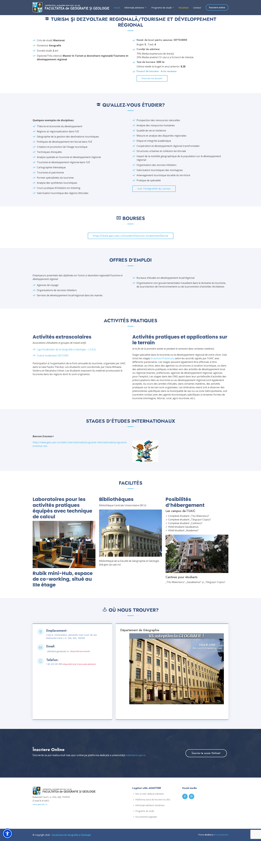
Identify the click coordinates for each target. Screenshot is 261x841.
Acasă (117, 7)
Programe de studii (144, 811)
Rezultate (184, 7)
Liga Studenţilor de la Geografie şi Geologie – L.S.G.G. (66, 349)
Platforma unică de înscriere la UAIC (152, 800)
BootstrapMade (221, 834)
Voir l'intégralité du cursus (154, 188)
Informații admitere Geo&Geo (150, 805)
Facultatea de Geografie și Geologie (71, 834)
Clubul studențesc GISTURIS (53, 355)
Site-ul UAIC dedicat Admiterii (149, 794)
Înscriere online (217, 7)
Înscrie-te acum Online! (206, 753)
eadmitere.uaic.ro (136, 755)
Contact (197, 7)
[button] (7, 833)
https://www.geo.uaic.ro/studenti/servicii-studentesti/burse (130, 235)
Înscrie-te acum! (152, 78)
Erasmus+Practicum (162, 358)
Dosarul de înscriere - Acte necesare (156, 71)
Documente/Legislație (146, 817)
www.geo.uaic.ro (40, 804)
